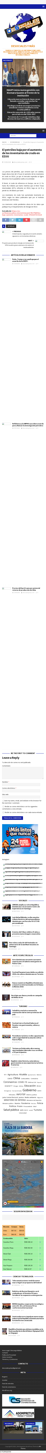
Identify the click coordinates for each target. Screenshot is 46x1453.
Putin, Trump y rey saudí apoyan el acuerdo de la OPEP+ (25, 260)
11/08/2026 (17, 1029)
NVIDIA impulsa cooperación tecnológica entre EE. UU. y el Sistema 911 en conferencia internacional (27, 1306)
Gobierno (29, 1090)
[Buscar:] (23, 135)
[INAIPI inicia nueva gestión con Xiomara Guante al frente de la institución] (23, 85)
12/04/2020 (17, 263)
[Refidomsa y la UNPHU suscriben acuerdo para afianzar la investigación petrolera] (6, 503)
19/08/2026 (17, 1017)
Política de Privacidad (9, 1355)
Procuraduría (28, 1106)
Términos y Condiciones (10, 1359)
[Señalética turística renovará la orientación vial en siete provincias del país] (6, 1012)
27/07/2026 (17, 976)
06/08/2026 (15, 1067)
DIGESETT (9, 1086)
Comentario (6, 766)
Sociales (23, 900)
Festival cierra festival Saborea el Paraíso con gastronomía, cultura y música (25, 1025)
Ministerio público (8, 1103)
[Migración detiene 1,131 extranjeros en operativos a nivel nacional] (14, 1428)
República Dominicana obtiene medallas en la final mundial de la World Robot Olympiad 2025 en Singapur (26, 1331)
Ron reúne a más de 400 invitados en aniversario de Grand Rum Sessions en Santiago (24, 945)
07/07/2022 (17, 428)
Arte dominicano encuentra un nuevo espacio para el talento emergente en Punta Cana (27, 961)
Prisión (20, 1106)
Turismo (23, 1006)
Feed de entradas (8, 1383)
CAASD (9, 1078)
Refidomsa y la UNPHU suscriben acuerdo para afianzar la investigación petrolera (28, 425)
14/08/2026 (17, 1285)
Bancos (39, 1075)
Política (12, 1106)
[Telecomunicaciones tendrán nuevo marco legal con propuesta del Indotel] (6, 1282)
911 (5, 1075)
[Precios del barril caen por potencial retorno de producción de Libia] (6, 667)
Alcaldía (23, 1074)
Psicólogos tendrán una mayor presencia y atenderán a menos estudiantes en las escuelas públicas (23, 108)
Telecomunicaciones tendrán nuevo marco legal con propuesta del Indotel (27, 1282)
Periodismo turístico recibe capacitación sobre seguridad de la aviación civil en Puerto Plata (28, 1038)
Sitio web (5, 794)
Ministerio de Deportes (34, 1100)
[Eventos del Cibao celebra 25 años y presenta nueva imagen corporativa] (6, 934)
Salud (34, 1106)
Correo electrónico (9, 788)
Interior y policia (31, 1095)
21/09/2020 (17, 592)
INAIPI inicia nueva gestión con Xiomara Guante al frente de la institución (23, 93)
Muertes (17, 1103)
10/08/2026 (17, 1042)
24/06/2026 (16, 1000)
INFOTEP (20, 1094)
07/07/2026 (17, 925)
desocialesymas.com (20, 162)
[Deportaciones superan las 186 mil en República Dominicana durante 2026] (35, 1427)
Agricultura (13, 1074)
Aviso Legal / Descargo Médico (12, 1350)
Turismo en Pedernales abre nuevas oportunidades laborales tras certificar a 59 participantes (27, 1050)
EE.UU (39, 1086)
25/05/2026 (14, 949)
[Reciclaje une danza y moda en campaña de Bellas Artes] (6, 998)
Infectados (12, 1095)
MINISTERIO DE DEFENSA (15, 1100)
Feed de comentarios (9, 1387)
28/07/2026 (17, 911)
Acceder (4, 1380)
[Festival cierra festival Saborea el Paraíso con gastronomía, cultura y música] (6, 1025)
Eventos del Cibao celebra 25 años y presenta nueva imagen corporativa (26, 933)
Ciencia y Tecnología (23, 1276)
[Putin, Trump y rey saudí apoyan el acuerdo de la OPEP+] (6, 338)
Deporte (39, 1082)
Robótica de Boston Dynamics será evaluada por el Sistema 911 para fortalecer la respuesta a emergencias (27, 1293)
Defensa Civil (32, 1082)
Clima (16, 1078)
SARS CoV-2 (24, 1110)
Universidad (23, 1113)
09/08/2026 (17, 1054)
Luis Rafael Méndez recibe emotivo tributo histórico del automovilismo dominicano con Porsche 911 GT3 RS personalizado (26, 920)
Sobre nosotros (7, 1357)
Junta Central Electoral (10, 1097)
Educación (30, 1085)
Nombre (5, 782)
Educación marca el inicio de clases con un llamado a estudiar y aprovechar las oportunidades (24, 101)
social (31, 1110)
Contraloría (34, 1079)
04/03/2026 (17, 1323)
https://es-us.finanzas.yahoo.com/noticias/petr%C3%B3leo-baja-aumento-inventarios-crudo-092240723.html (22, 213)
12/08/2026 (17, 966)
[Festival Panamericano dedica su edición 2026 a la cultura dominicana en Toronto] (6, 973)
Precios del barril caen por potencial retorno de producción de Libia (26, 589)
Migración (40, 1097)
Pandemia (25, 1103)
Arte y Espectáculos (23, 955)
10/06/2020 (7, 162)
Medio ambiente (30, 1097)
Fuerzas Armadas (17, 1091)
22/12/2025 (13, 1335)
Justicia (21, 1097)
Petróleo (11, 226)
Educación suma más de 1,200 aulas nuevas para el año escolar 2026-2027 (23, 113)
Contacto (5, 1353)
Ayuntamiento (32, 1075)
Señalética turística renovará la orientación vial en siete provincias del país (27, 1012)
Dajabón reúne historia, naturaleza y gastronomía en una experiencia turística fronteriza (27, 1063)
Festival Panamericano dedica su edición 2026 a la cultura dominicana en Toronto (27, 973)
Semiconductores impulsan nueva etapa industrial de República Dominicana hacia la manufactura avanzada (28, 1318)
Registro (4, 1377)
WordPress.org (7, 1390)
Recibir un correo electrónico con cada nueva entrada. (23, 812)
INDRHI (39, 1091)
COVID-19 (22, 1082)
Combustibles (25, 1079)
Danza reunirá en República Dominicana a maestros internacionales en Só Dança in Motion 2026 (27, 985)
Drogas (15, 1086)
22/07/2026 (17, 989)
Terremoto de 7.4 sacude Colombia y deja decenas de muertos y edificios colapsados (23, 118)
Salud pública (11, 1109)
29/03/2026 (17, 1310)
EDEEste (21, 1086)
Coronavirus (10, 1081)
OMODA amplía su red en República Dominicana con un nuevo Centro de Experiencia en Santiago (26, 907)
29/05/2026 (17, 936)
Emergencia (7, 1091)
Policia (40, 1103)
